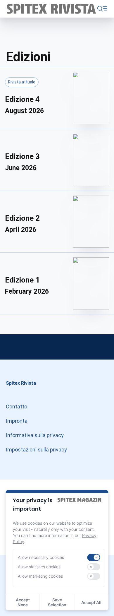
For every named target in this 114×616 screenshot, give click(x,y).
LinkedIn (57, 347)
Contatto (16, 406)
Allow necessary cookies (41, 557)
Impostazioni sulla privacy (36, 449)
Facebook (102, 347)
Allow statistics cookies (39, 566)
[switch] (93, 557)
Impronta (16, 421)
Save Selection (57, 602)
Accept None (23, 602)
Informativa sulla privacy (35, 435)
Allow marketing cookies (40, 576)
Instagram (12, 347)
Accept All (91, 602)
